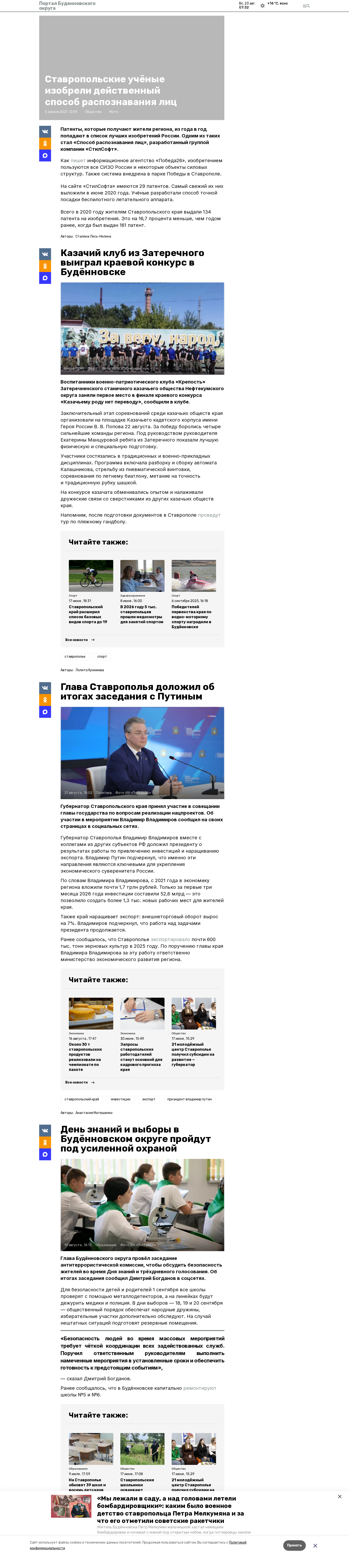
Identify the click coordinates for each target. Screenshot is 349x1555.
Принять (294, 1545)
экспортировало (171, 939)
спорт (102, 657)
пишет (78, 160)
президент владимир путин (189, 1099)
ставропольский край (82, 1099)
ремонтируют (200, 1388)
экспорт (149, 1099)
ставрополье (75, 657)
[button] (71, 1506)
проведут (209, 515)
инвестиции (120, 1099)
